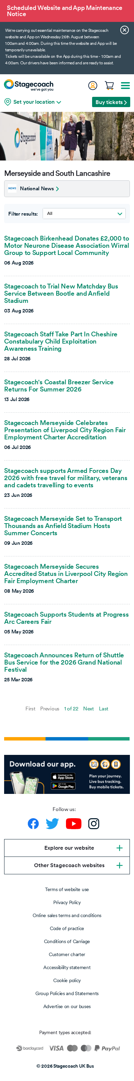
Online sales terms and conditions (67, 915)
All (49, 213)
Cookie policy (67, 980)
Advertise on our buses (67, 1006)
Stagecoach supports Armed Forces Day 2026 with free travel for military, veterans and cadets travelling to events (65, 477)
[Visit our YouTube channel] (73, 823)
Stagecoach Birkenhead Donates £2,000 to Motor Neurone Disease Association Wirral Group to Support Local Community (66, 245)
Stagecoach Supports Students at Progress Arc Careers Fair (66, 618)
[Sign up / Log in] (92, 85)
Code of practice (67, 928)
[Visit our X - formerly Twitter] (52, 823)
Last (103, 708)
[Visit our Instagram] (93, 823)
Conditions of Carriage (67, 941)
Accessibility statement (66, 967)
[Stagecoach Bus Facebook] (33, 823)
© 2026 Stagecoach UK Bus (65, 1066)
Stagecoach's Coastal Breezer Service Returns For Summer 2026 (58, 385)
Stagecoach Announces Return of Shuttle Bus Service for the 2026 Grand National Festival (64, 662)
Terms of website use (67, 889)
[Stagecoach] (28, 85)
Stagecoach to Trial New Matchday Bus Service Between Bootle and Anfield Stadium (61, 293)
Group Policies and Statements (67, 993)
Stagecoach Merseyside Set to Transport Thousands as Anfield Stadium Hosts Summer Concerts (63, 525)
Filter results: (23, 214)
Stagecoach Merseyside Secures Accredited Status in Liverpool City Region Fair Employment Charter (65, 573)
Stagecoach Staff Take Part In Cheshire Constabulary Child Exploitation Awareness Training (61, 341)
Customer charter (67, 954)
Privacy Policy (67, 902)
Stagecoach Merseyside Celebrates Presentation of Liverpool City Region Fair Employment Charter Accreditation (64, 430)
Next (88, 708)
